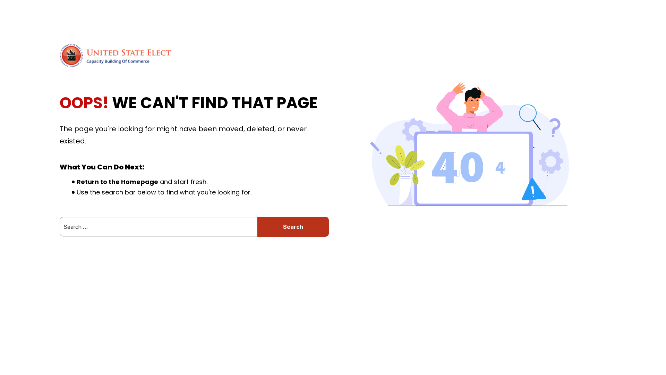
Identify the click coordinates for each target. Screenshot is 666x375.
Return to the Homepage (117, 181)
